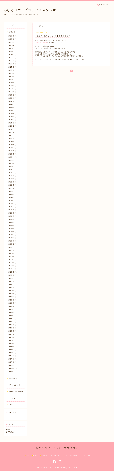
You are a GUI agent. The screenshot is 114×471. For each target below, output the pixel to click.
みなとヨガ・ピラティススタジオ (30, 10)
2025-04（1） (13, 82)
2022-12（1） (13, 169)
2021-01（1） (13, 241)
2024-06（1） (13, 113)
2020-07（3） (13, 259)
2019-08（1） (13, 294)
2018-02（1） (13, 350)
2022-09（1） (13, 179)
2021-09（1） (13, 216)
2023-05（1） (13, 154)
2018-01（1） (13, 353)
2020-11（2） (13, 247)
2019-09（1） (13, 291)
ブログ (11, 405)
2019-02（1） (13, 312)
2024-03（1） (13, 123)
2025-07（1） (13, 73)
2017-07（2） (13, 371)
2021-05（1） (13, 228)
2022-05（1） (13, 191)
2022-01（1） (13, 204)
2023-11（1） (13, 135)
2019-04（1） (13, 306)
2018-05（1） (13, 340)
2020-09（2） (13, 253)
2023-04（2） (13, 157)
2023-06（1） (13, 151)
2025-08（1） (13, 70)
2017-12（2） (13, 356)
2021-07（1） (13, 222)
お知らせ (12, 32)
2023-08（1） (13, 145)
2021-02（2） (13, 238)
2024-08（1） (13, 107)
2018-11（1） (13, 322)
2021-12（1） (13, 207)
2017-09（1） (13, 365)
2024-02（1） (13, 126)
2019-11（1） (13, 284)
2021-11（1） (13, 210)
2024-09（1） (13, 104)
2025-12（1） (13, 58)
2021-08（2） (13, 219)
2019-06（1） (13, 300)
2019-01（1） (13, 315)
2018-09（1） (13, 328)
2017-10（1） (13, 362)
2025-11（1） (13, 61)
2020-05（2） (13, 266)
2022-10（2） (13, 176)
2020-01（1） (13, 278)
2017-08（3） (13, 368)
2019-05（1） (13, 303)
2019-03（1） (13, 309)
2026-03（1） (13, 48)
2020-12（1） (13, 244)
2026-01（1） (13, 54)
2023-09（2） (13, 141)
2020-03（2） (13, 272)
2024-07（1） (13, 110)
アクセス (12, 398)
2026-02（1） (13, 51)
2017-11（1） (13, 359)
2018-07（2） (13, 334)
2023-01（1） (13, 166)
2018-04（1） (13, 343)
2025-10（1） (13, 64)
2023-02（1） (13, 163)
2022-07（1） (13, 185)
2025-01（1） (13, 92)
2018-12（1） (13, 318)
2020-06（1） (13, 263)
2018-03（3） (13, 346)
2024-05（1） (13, 117)
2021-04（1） (13, 232)
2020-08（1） (13, 256)
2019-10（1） (13, 287)
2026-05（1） (13, 42)
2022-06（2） (13, 188)
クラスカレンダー (41, 42)
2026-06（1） (13, 39)
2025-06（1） (13, 76)
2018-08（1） (13, 331)
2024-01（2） (13, 129)
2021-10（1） (13, 213)
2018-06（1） (13, 337)
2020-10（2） (13, 250)
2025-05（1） (13, 79)
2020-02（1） (13, 275)
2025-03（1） (13, 86)
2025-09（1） (13, 67)
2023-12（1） (13, 132)
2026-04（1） (13, 45)
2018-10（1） (13, 325)
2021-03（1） (13, 235)
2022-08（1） (13, 182)
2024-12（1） (13, 95)
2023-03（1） (13, 160)
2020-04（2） (13, 269)
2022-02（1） (13, 200)
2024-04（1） (13, 120)
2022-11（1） (13, 172)
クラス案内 (13, 378)
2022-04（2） (13, 194)
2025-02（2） (13, 89)
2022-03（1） (13, 197)
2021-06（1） (13, 225)
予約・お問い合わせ (16, 391)
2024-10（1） (13, 101)
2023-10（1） (13, 138)
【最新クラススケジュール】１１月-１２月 (52, 36)
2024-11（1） (13, 98)
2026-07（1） (13, 36)
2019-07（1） (13, 297)
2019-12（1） (13, 281)
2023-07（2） (13, 148)
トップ (11, 25)
